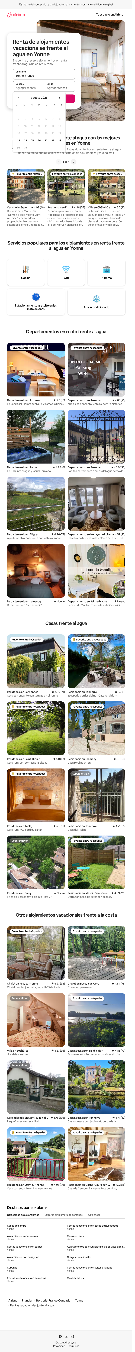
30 (18, 147)
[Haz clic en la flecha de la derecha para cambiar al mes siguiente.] (59, 98)
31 (25, 147)
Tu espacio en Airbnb (109, 14)
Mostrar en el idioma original (97, 4)
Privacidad (59, 1346)
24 (25, 140)
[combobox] (44, 76)
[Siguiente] (73, 162)
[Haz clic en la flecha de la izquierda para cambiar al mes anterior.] (19, 98)
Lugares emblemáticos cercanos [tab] (64, 1214)
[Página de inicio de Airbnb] (16, 14)
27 (46, 140)
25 (32, 140)
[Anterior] (59, 162)
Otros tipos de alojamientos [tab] (23, 1214)
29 (59, 140)
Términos (74, 1346)
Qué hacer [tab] (94, 1214)
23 (18, 140)
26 (39, 140)
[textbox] (28, 88)
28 (53, 140)
